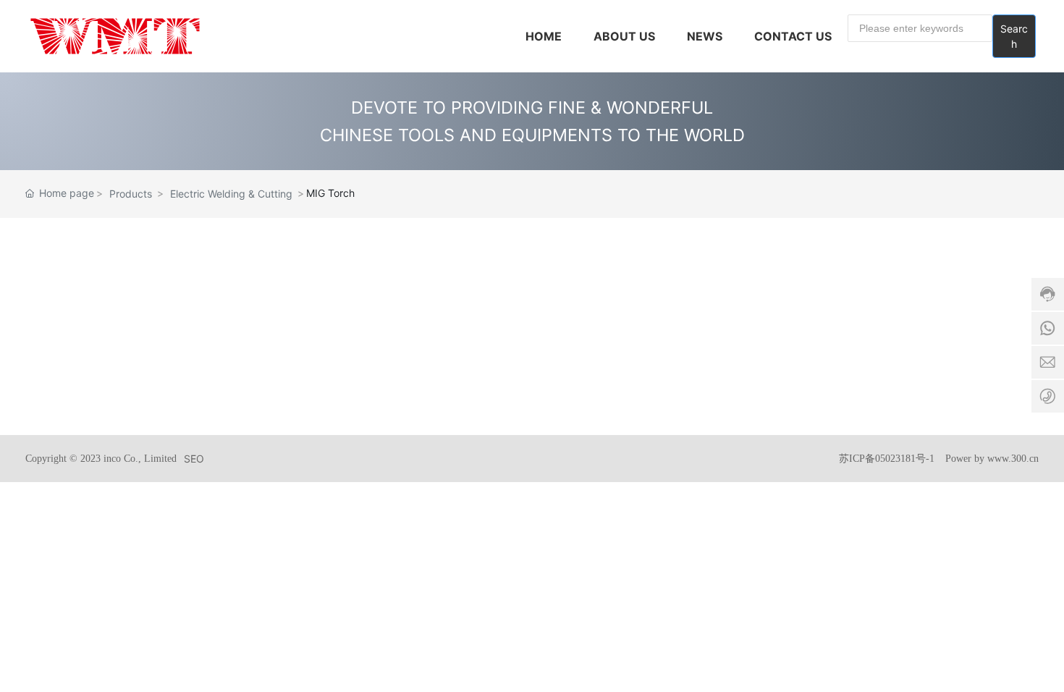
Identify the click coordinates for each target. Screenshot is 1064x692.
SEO (194, 458)
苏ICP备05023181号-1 (886, 458)
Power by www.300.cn (992, 458)
